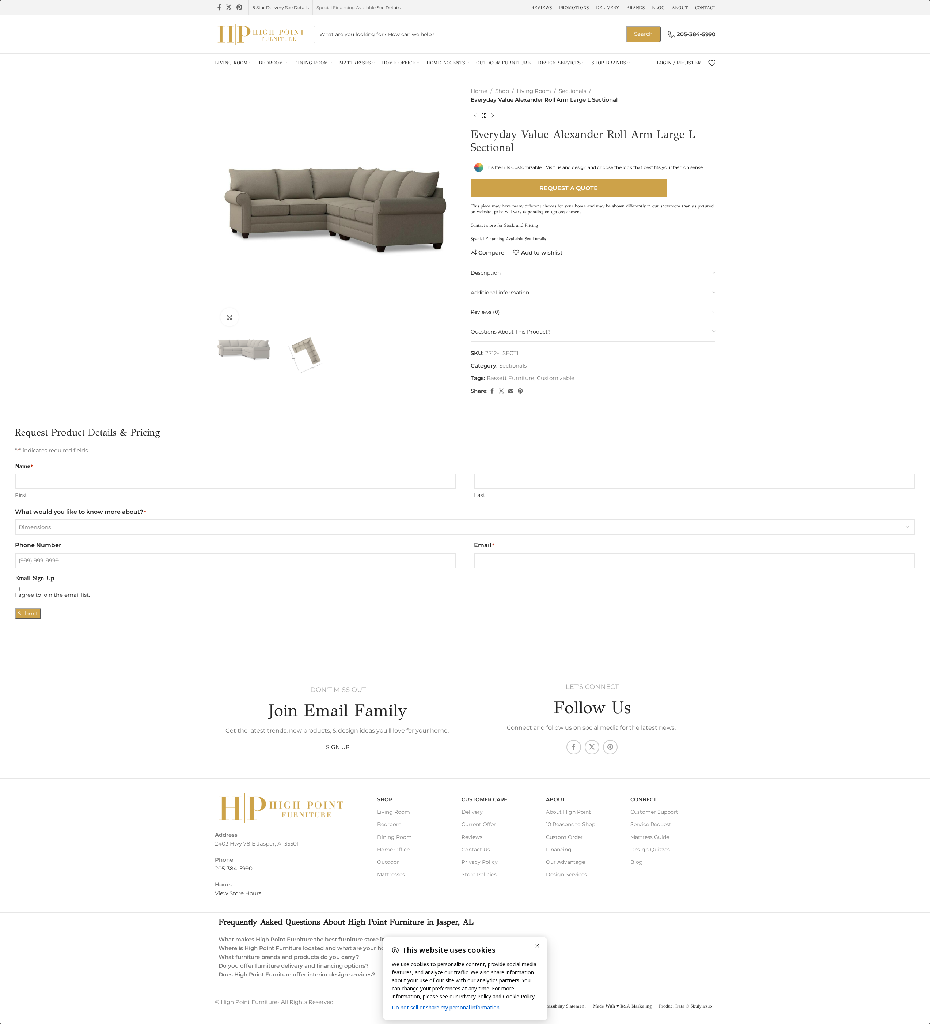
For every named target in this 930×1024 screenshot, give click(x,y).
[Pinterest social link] (239, 7)
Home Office (393, 849)
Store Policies (479, 874)
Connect (643, 799)
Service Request (650, 824)
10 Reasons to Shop (570, 824)
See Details (389, 7)
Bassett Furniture (510, 377)
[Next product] (492, 116)
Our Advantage (565, 862)
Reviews (472, 837)
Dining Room (394, 837)
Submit (28, 613)
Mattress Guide (649, 837)
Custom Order (564, 837)
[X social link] (229, 7)
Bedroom (389, 824)
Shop (502, 90)
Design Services (566, 874)
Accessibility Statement (563, 1006)
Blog (636, 862)
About (555, 799)
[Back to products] (483, 116)
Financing (559, 849)
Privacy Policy (480, 862)
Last (479, 495)
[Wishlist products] (712, 63)
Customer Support (654, 812)
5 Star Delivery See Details (281, 7)
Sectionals (572, 90)
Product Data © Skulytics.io (685, 1006)
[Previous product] (475, 116)
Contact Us (476, 849)
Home (479, 90)
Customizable (555, 377)
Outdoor (388, 862)
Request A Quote (568, 188)
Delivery (472, 812)
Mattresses (391, 874)
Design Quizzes (650, 849)
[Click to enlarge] (229, 317)
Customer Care (484, 799)
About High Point (568, 812)
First (21, 495)
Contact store (483, 225)
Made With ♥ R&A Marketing (622, 1006)
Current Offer (479, 824)
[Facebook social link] (219, 7)
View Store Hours (238, 893)
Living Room (534, 90)
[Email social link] (511, 391)
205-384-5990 (234, 868)
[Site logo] (260, 33)
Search (643, 33)
